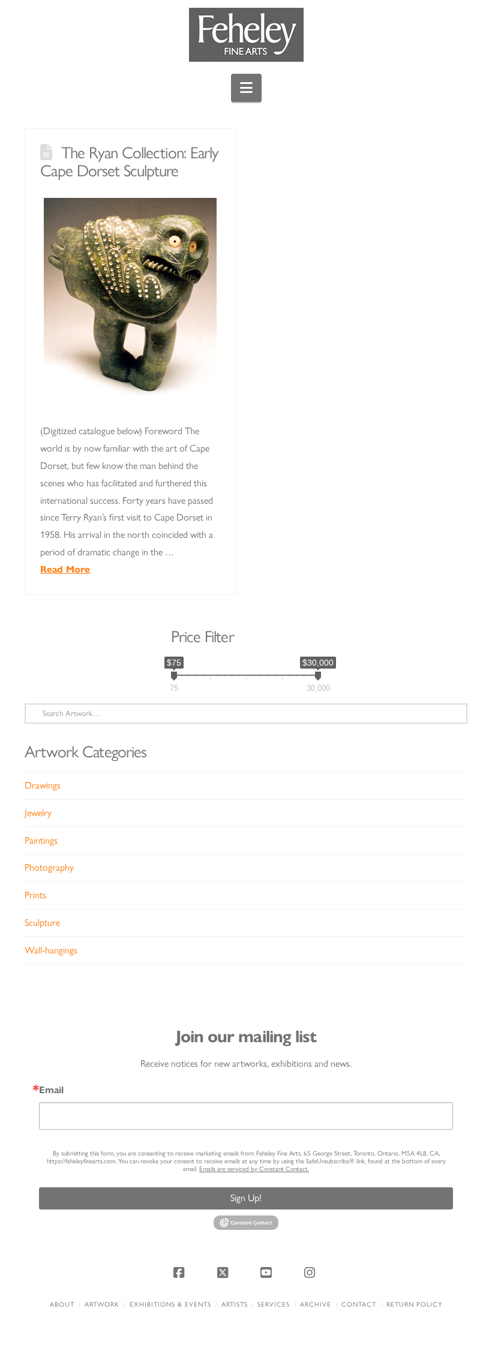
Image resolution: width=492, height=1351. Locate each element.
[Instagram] (311, 1272)
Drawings (43, 785)
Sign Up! (246, 1197)
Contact (358, 1304)
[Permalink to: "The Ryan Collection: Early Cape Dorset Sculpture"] (130, 301)
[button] (246, 88)
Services (273, 1304)
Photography (49, 867)
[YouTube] (267, 1272)
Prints (35, 895)
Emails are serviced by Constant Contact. (254, 1169)
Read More (65, 569)
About (62, 1304)
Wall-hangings (51, 950)
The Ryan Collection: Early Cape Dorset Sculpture (129, 161)
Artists (234, 1304)
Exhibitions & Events (170, 1304)
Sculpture (42, 922)
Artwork (102, 1304)
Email (51, 1090)
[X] (224, 1272)
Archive (315, 1304)
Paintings (41, 840)
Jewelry (38, 813)
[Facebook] (180, 1272)
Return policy (414, 1304)
